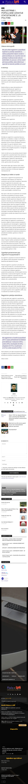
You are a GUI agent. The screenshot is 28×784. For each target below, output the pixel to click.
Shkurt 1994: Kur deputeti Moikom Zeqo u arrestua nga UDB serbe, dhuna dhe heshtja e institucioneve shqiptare (13, 491)
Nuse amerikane (4, 528)
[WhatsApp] (12, 23)
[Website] (20, 403)
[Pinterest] (9, 23)
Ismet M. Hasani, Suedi (7, 543)
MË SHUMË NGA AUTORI (19, 411)
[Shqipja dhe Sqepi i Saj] (23, 517)
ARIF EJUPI (4, 547)
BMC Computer (4, 580)
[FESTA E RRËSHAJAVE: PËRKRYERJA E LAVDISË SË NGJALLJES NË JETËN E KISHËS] (14, 743)
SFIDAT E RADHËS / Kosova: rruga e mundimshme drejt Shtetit (10, 776)
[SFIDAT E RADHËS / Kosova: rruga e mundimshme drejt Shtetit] (24, 776)
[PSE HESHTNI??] (4, 431)
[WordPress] (22, 403)
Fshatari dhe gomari (5, 502)
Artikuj (5, 6)
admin (4, 20)
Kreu (2, 6)
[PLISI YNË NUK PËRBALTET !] (23, 523)
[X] (5, 23)
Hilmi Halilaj (5, 539)
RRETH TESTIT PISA (6, 768)
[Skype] (14, 403)
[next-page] (4, 436)
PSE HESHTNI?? (13, 429)
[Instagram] (8, 403)
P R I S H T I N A (5, 761)
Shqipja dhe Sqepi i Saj (6, 515)
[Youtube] (14, 405)
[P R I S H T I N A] (24, 762)
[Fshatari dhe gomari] (23, 504)
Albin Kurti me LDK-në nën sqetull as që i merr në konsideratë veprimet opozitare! (17, 424)
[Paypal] (11, 403)
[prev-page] (2, 436)
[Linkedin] (13, 694)
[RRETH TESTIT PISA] (24, 769)
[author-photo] (14, 392)
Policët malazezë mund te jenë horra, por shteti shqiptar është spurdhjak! (7, 377)
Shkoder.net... (4, 709)
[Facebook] (2, 23)
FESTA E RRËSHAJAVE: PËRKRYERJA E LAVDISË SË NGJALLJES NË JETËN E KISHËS (12, 750)
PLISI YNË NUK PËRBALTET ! (7, 522)
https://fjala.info (14, 395)
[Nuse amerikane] (23, 530)
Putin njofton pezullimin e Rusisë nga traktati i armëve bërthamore (20, 377)
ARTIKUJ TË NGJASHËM (7, 411)
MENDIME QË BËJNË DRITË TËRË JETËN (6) (16, 547)
